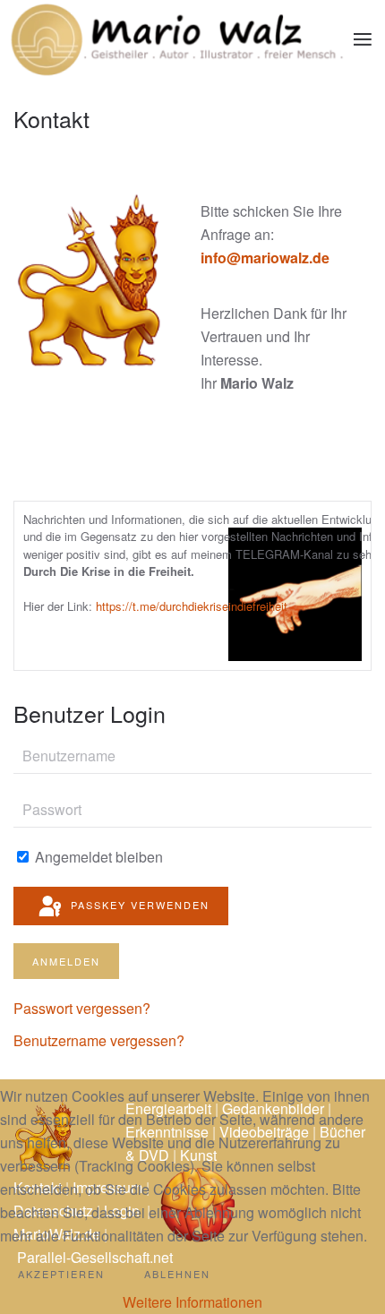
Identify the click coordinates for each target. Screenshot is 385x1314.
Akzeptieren (61, 1274)
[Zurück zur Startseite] (177, 39)
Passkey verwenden (138, 904)
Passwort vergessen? (81, 1008)
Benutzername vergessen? (98, 1040)
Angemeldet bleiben (97, 856)
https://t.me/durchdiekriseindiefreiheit (191, 605)
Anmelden (66, 961)
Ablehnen (177, 1274)
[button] (363, 38)
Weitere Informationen (192, 1302)
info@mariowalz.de (265, 257)
